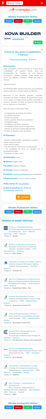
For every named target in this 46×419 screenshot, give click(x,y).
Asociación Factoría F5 (21, 305)
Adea (15, 394)
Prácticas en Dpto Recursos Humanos (22, 244)
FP (28, 21)
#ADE (14, 234)
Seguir (38, 42)
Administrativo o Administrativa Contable (23, 366)
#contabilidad (8, 190)
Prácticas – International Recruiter (21, 227)
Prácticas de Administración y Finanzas (23, 314)
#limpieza (34, 266)
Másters (18, 21)
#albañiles (7, 338)
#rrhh (25, 231)
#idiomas (31, 231)
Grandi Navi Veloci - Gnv (22, 288)
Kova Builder (17, 357)
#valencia (19, 190)
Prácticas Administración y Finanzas (21, 296)
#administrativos (34, 283)
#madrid (25, 372)
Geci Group (17, 253)
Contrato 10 (17, 271)
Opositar (37, 21)
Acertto (15, 236)
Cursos (8, 21)
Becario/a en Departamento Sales (21, 348)
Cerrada (24, 197)
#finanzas (27, 188)
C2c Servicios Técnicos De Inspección (27, 340)
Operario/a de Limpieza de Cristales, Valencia (25, 262)
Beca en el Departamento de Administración (24, 279)
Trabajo (6, 236)
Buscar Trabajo (15, 3)
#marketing (35, 353)
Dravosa (16, 375)
